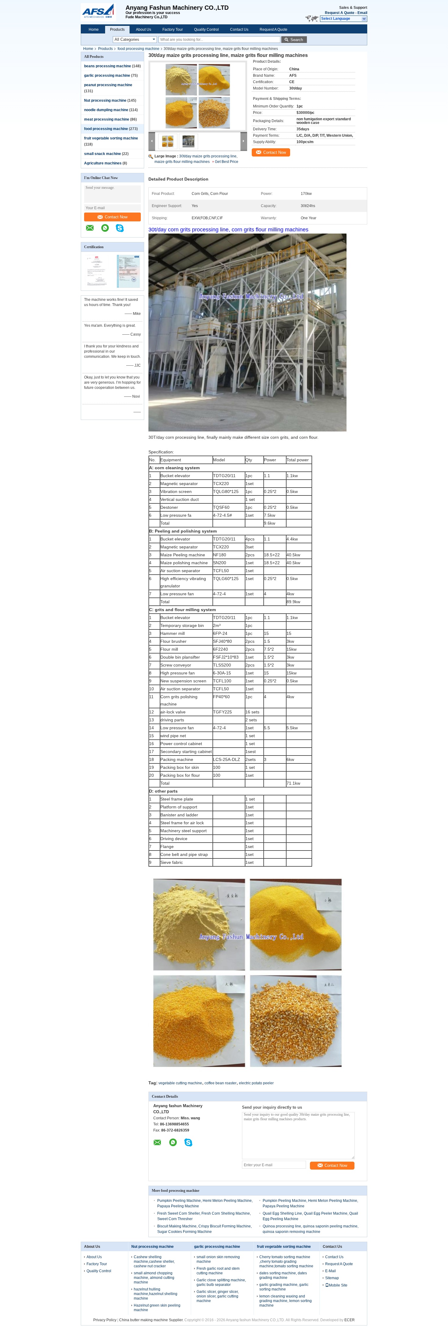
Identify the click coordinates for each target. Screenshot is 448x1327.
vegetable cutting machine (180, 1083)
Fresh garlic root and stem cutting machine (218, 1270)
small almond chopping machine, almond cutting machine (154, 1277)
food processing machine (138, 49)
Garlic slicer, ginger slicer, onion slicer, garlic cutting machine (218, 1296)
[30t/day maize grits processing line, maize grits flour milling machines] (197, 96)
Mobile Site (338, 1285)
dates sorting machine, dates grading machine (283, 1275)
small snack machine (102, 154)
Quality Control (206, 29)
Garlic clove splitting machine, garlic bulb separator (221, 1282)
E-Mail (330, 1271)
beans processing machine (107, 66)
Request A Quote (339, 13)
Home (94, 29)
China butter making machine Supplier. (151, 1320)
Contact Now (116, 217)
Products (117, 29)
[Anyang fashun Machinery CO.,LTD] (103, 12)
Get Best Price (226, 162)
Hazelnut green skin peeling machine (157, 1307)
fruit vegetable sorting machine (111, 138)
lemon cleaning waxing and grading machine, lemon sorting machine (285, 1301)
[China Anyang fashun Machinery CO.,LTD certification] (96, 286)
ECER (349, 1320)
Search (296, 39)
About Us (143, 29)
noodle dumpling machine (106, 110)
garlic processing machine (107, 75)
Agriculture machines (103, 163)
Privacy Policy (104, 1320)
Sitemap (332, 1278)
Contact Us (239, 29)
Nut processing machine (105, 100)
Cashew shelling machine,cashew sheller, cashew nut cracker (154, 1261)
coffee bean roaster (220, 1083)
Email (362, 13)
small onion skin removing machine (218, 1259)
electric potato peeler (256, 1083)
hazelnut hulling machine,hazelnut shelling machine (155, 1294)
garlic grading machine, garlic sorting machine (283, 1287)
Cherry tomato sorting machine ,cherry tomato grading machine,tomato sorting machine (286, 1261)
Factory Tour (172, 29)
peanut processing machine (108, 85)
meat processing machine (106, 119)
